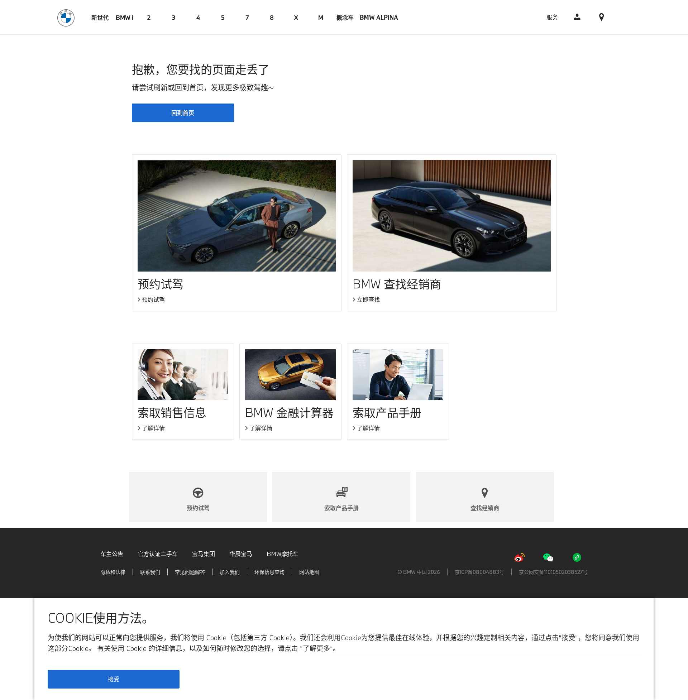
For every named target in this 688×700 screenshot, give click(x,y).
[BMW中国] (66, 17)
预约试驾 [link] (153, 299)
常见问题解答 (190, 572)
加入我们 (230, 572)
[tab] (100, 17)
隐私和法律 (112, 572)
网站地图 (309, 572)
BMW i (124, 17)
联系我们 (150, 572)
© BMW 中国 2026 (418, 572)
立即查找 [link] (368, 299)
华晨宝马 (240, 553)
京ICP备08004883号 (479, 572)
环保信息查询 (269, 572)
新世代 (100, 17)
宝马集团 (203, 553)
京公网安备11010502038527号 (553, 572)
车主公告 (111, 553)
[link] (577, 17)
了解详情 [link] (153, 428)
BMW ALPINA (379, 17)
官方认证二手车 (158, 553)
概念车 (345, 17)
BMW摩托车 (282, 553)
